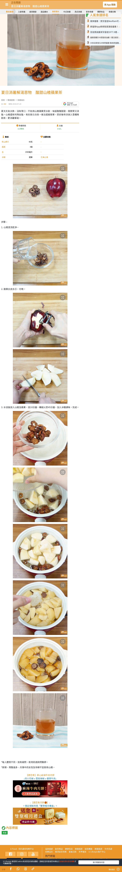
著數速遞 (49, 848)
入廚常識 (21, 11)
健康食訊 (69, 848)
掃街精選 (88, 848)
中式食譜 (67, 11)
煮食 (4, 832)
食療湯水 (55, 11)
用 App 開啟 (110, 4)
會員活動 (72, 851)
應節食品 (100, 11)
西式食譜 (78, 11)
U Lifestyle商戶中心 (97, 851)
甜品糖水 (44, 11)
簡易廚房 (10, 11)
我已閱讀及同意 (98, 862)
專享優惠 (82, 851)
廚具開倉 (33, 11)
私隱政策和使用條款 (66, 861)
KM (5, 104)
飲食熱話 (59, 848)
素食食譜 (89, 11)
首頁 (3, 100)
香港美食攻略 (60, 851)
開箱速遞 (78, 848)
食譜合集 (112, 11)
